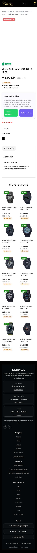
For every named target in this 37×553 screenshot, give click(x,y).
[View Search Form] (23, 3)
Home (4, 11)
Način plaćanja (18, 465)
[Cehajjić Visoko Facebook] (9, 427)
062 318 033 (18, 415)
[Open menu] (27, 4)
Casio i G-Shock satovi (21, 11)
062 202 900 (18, 402)
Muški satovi (18, 452)
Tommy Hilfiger (18, 514)
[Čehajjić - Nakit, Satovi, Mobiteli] (7, 3)
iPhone (18, 448)
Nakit (18, 441)
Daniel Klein (18, 502)
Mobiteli (18, 445)
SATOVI (10, 11)
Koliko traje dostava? (19, 531)
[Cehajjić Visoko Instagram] (5, 427)
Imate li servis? (19, 537)
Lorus (18, 510)
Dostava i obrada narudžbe (19, 469)
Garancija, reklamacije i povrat (18, 473)
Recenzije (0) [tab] (9, 148)
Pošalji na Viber (26, 113)
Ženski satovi (18, 456)
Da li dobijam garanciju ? (19, 526)
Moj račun (18, 477)
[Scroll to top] (33, 549)
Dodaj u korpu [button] (9, 355)
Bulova (18, 506)
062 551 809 (18, 390)
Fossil (18, 494)
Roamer (18, 498)
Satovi (18, 437)
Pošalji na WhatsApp (8, 113)
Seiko (18, 486)
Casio (8, 133)
